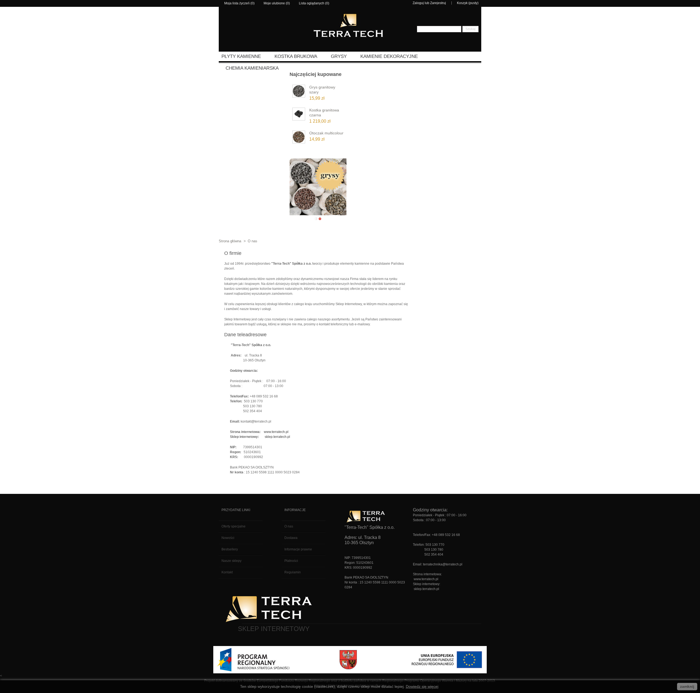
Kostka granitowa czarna (324, 112)
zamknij (687, 686)
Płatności (291, 561)
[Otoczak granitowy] (298, 138)
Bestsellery (229, 549)
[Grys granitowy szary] (298, 92)
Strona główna (230, 241)
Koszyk (462, 3)
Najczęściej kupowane (316, 74)
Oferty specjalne (233, 526)
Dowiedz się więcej (422, 686)
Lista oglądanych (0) (314, 3)
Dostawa (291, 538)
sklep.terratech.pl (277, 437)
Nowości (227, 538)
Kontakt (227, 572)
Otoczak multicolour (326, 133)
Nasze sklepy (231, 561)
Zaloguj (418, 3)
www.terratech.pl (276, 432)
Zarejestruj (438, 3)
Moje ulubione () (277, 3)
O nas (288, 526)
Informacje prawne (298, 549)
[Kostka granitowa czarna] (298, 115)
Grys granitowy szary (322, 89)
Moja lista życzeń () (239, 3)
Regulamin (292, 572)
